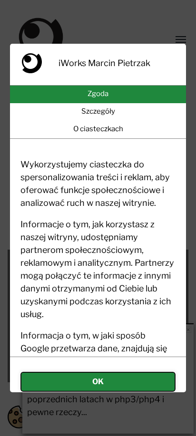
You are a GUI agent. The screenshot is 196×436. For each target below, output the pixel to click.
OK (98, 381)
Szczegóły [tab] (98, 111)
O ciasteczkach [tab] (98, 129)
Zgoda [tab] (98, 93)
